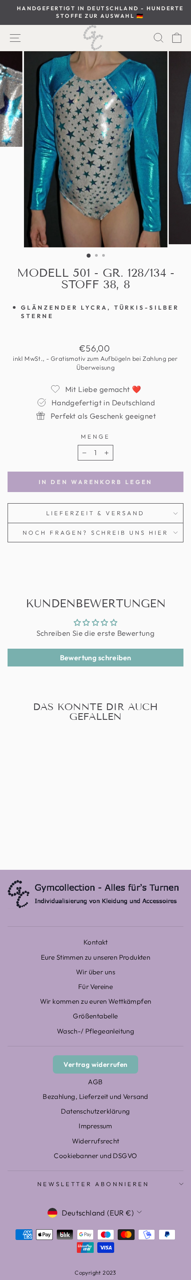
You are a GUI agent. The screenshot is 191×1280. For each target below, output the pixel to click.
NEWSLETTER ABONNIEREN (93, 1183)
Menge (95, 436)
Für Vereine (95, 986)
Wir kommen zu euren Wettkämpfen (95, 1001)
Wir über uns (95, 972)
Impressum (95, 1126)
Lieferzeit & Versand (95, 513)
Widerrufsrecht (95, 1141)
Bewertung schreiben (95, 657)
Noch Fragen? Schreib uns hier (95, 532)
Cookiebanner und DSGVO (95, 1155)
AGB (95, 1082)
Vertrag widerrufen (95, 1064)
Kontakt (95, 942)
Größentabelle (95, 1016)
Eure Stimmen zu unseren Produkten (96, 957)
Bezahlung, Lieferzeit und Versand (95, 1096)
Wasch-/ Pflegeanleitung (96, 1031)
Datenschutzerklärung (95, 1111)
